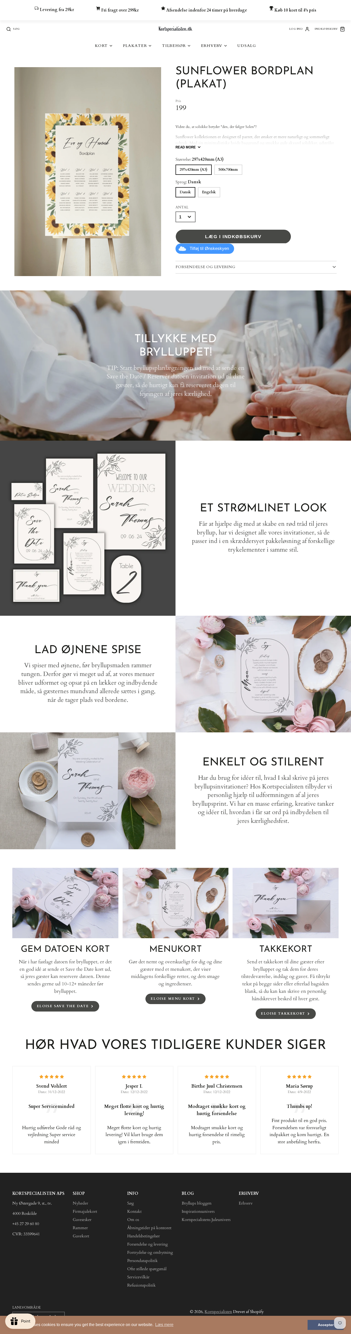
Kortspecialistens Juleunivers (206, 1219)
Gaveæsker (82, 1219)
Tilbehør (174, 45)
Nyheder (80, 1203)
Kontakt (134, 1211)
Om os (133, 1219)
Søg (130, 1203)
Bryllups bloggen (196, 1203)
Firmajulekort (85, 1211)
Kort (101, 45)
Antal (182, 207)
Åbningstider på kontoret (149, 1228)
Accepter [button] (326, 1325)
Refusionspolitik (141, 1285)
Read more (186, 147)
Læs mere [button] (164, 1324)
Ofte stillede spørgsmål (147, 1269)
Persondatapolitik (142, 1261)
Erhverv (211, 45)
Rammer (80, 1228)
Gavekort (81, 1236)
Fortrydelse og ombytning (150, 1252)
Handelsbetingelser (143, 1236)
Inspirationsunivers (198, 1211)
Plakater (135, 45)
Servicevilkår (138, 1277)
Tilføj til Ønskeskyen (209, 248)
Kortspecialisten (218, 1312)
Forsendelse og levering (147, 1244)
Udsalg (246, 45)
